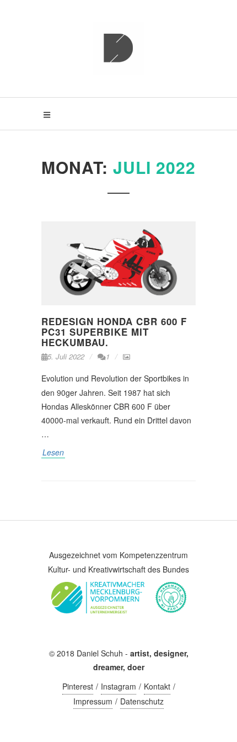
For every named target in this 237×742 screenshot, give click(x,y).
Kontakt (157, 686)
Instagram (118, 686)
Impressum (92, 701)
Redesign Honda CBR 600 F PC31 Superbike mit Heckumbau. (114, 331)
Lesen (53, 452)
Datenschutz (142, 701)
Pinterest (77, 686)
